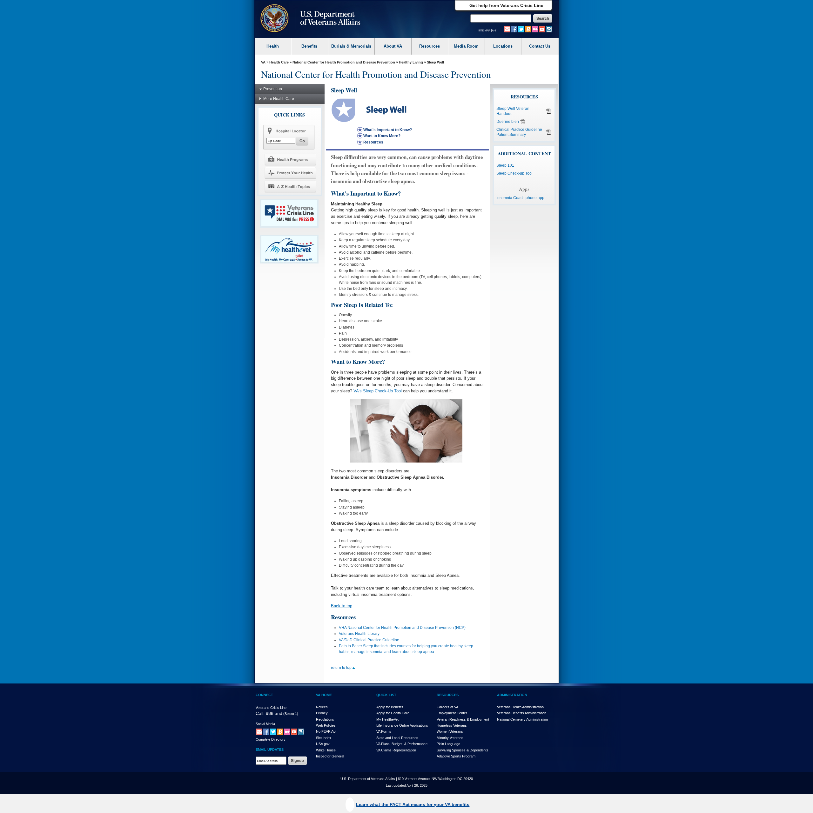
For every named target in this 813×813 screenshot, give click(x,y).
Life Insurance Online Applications (402, 725)
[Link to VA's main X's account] (273, 731)
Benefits (309, 46)
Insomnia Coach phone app (520, 198)
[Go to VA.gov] (309, 18)
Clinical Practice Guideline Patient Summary (519, 132)
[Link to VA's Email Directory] (507, 29)
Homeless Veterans (452, 725)
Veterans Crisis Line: (271, 708)
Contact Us (539, 46)
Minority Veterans (450, 738)
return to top (342, 667)
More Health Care (278, 99)
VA (263, 62)
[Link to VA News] (528, 29)
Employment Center (452, 713)
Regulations (325, 719)
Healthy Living (411, 62)
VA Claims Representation (396, 750)
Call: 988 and (269, 713)
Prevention (272, 89)
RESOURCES (448, 695)
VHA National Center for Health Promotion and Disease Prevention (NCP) (402, 627)
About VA (393, 46)
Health (272, 46)
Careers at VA (447, 707)
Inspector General (330, 756)
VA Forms (383, 731)
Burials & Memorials (351, 46)
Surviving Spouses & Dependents (462, 750)
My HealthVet (387, 719)
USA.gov (323, 744)
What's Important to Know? (387, 130)
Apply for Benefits (389, 707)
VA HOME (324, 695)
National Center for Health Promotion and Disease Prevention (343, 62)
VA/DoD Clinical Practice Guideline (369, 640)
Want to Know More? (381, 136)
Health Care (279, 62)
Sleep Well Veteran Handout (512, 111)
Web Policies (326, 725)
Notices (322, 707)
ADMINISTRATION (512, 695)
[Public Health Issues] (290, 172)
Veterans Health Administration (520, 707)
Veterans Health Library (359, 633)
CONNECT (264, 695)
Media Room (466, 46)
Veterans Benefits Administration (521, 713)
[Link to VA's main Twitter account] (521, 29)
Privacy (322, 713)
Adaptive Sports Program (456, 756)
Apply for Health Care (392, 713)
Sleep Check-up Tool (514, 173)
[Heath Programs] (290, 159)
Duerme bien (507, 121)
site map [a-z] (487, 30)
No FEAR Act (326, 731)
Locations (503, 46)
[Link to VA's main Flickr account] (535, 29)
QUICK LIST (386, 695)
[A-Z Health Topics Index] (290, 186)
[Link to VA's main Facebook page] (514, 29)
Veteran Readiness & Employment (463, 719)
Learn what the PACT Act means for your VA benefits (412, 804)
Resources (429, 46)
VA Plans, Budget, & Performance (401, 744)
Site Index (323, 738)
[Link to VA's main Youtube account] (542, 29)
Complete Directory (271, 739)
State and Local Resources (397, 738)
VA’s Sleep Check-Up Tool (377, 391)
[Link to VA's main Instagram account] (549, 29)
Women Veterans (450, 731)
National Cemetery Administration (522, 719)
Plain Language (448, 744)
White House (326, 750)
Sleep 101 (505, 165)
